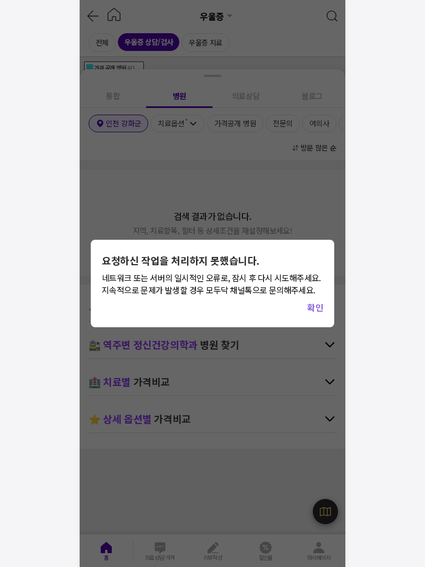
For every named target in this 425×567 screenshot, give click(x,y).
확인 (315, 307)
